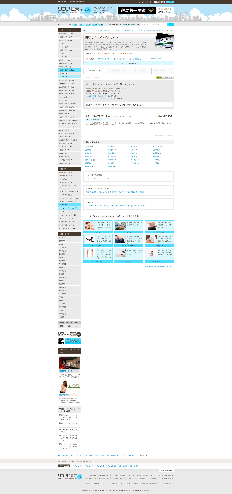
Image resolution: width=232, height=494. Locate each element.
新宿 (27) (65, 53)
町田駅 (87, 163)
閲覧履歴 (127, 24)
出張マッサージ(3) (66, 37)
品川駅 (155, 150)
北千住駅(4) (62, 294)
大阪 (76, 24)
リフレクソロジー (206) (69, 215)
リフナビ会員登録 (111, 483)
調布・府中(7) (64, 150)
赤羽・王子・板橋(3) (67, 133)
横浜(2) (141, 192)
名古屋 (95, 24)
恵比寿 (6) (65, 47)
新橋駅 (87, 156)
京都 (88, 24)
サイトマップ (144, 483)
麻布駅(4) (62, 267)
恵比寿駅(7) (62, 241)
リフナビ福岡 (134, 466)
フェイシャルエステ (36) (70, 198)
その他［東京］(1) (132, 192)
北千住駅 (133, 160)
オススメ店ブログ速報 (134, 475)
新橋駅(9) (62, 274)
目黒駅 (133, 150)
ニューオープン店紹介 (118, 475)
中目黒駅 (111, 150)
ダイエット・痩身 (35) (69, 201)
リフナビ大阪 (77, 466)
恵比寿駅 (111, 146)
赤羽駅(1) (62, 297)
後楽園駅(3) (62, 284)
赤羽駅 (155, 160)
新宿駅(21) (62, 244)
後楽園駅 (156, 156)
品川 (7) (64, 73)
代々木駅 (156, 146)
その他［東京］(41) (66, 160)
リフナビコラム (155, 475)
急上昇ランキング (104, 478)
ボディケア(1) (105, 178)
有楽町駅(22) (63, 277)
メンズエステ (64, 179)
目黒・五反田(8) (65, 67)
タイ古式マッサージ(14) (68, 222)
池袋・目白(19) (65, 60)
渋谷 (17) (65, 43)
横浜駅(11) (62, 314)
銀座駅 (155, 153)
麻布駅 (133, 153)
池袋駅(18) (62, 251)
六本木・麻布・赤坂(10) (68, 84)
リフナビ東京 (123, 466)
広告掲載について (99, 483)
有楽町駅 (111, 156)
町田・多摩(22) (65, 137)
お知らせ (88, 483)
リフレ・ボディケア (66, 212)
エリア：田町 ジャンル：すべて (98, 96)
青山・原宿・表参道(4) (67, 80)
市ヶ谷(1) (121, 192)
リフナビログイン (124, 483)
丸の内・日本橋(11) (66, 97)
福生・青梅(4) (64, 156)
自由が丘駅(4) (63, 287)
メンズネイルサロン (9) (69, 208)
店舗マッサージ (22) (68, 182)
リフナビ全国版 (64, 466)
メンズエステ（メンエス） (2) (69, 186)
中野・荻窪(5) (64, 113)
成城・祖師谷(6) (65, 130)
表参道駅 (88, 153)
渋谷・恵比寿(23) (66, 40)
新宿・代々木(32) (66, 50)
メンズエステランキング (119, 478)
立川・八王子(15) (66, 147)
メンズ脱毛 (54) (67, 195)
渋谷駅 (87, 146)
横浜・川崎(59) (65, 163)
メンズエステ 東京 (92, 206)
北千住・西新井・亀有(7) (68, 123)
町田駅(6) (62, 300)
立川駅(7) (62, 310)
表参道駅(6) (62, 261)
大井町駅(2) (62, 290)
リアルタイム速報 (91, 475)
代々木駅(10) (63, 247)
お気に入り (136, 24)
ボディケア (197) (67, 218)
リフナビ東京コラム (116, 24)
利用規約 (153, 483)
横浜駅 (87, 166)
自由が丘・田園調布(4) (67, 110)
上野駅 (133, 156)
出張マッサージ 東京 (139, 206)
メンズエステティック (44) (70, 191)
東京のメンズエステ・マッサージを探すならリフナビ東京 (117, 490)
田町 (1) (64, 76)
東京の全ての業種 (66, 172)
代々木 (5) (65, 57)
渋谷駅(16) (62, 237)
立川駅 (155, 163)
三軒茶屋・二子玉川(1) (67, 127)
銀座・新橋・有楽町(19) (68, 90)
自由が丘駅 (89, 160)
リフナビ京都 (99, 466)
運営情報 (135, 483)
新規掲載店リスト (104, 475)
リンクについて (133, 478)
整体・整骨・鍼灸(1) (67, 225)
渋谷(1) (88, 192)
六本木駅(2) (62, 264)
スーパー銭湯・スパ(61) (68, 228)
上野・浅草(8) (64, 100)
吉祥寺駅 (133, 163)
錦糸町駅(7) (62, 304)
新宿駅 (133, 146)
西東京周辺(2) (64, 153)
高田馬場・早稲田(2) (67, 87)
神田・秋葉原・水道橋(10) (68, 104)
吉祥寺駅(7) (62, 307)
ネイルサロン (64, 204)
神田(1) (114, 192)
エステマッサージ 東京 (123, 206)
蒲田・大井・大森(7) (67, 117)
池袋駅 (87, 150)
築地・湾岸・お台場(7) (67, 93)
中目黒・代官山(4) (66, 63)
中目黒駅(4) (62, 254)
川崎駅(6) (62, 317)
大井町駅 (111, 160)
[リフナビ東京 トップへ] (74, 10)
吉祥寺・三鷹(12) (66, 143)
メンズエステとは (91, 478)
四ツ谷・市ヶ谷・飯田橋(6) (69, 120)
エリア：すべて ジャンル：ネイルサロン (101, 98)
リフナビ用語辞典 (167, 475)
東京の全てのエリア (66, 33)
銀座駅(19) (62, 270)
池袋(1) (94, 192)
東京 (102, 24)
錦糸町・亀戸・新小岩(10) (68, 140)
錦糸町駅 (111, 163)
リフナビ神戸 (88, 466)
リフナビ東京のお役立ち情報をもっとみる (160, 266)
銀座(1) (100, 192)
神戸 (82, 24)
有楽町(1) (108, 192)
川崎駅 (110, 166)
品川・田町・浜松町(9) (67, 70)
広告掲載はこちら (155, 478)
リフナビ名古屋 (111, 466)
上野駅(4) (62, 280)
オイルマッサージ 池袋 (107, 206)
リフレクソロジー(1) (93, 178)
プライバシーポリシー (164, 483)
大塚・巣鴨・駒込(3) (67, 107)
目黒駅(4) (62, 257)
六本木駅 (111, 153)
